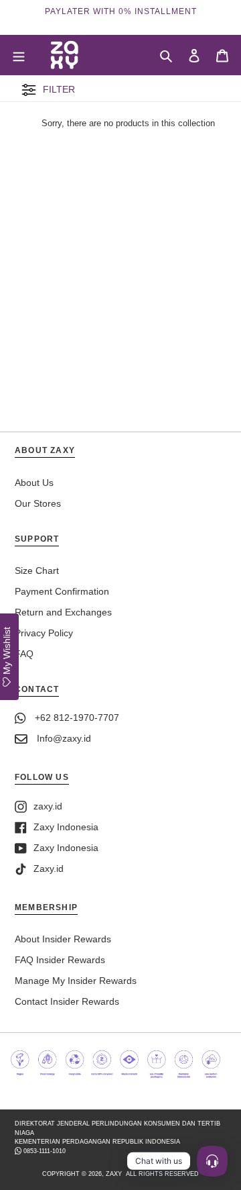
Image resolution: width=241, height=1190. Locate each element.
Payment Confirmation (62, 591)
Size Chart (37, 570)
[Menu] (19, 54)
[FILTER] (28, 94)
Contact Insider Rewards (67, 1001)
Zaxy (114, 1174)
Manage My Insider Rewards (76, 980)
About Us (34, 482)
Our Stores (38, 503)
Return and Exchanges (63, 612)
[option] (120, 11)
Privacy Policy (44, 633)
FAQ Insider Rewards (60, 959)
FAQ (24, 653)
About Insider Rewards (63, 939)
